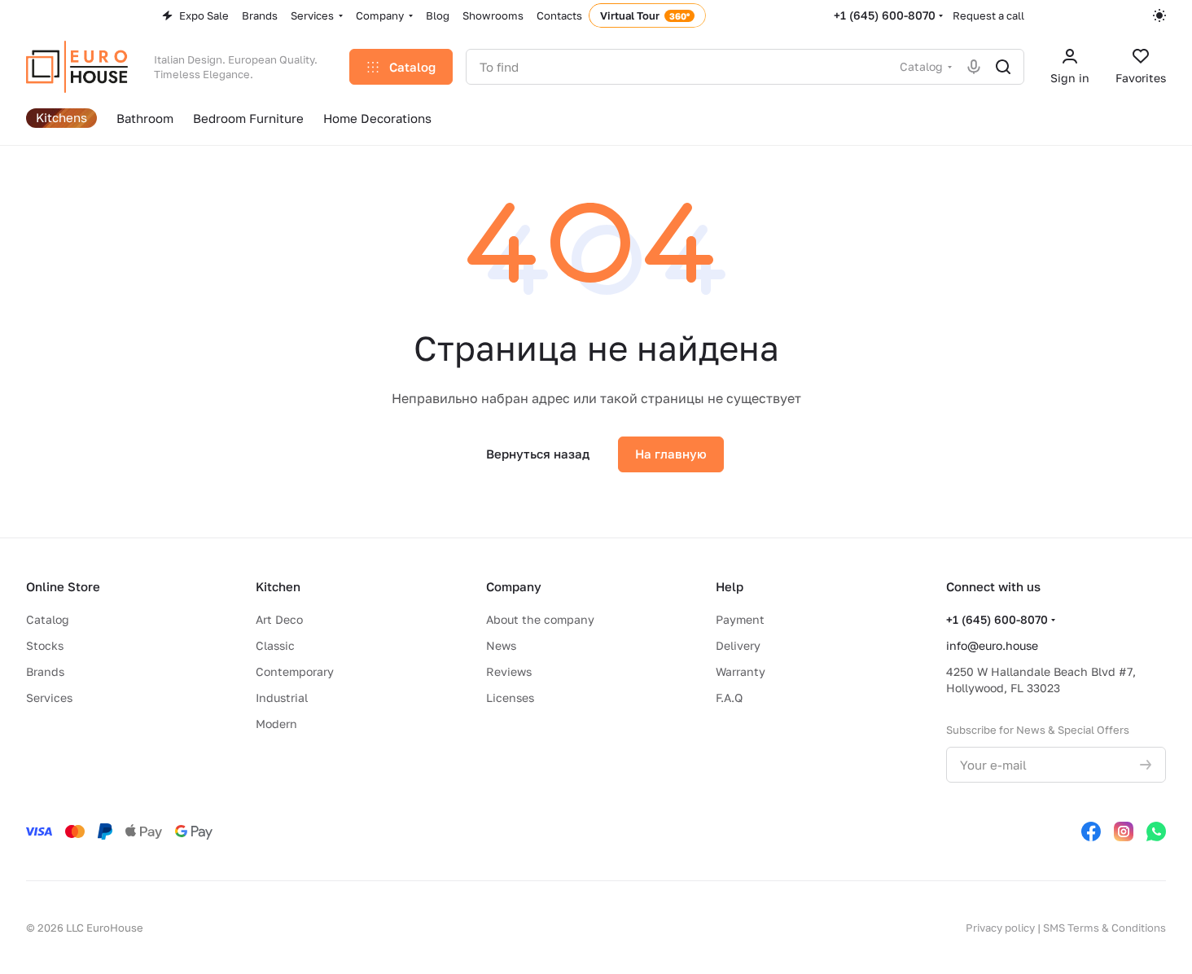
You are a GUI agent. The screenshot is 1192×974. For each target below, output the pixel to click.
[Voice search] (974, 67)
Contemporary (295, 671)
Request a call (988, 15)
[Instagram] (1123, 831)
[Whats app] (1156, 831)
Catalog (47, 619)
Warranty (740, 671)
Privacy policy (1000, 927)
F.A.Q (729, 697)
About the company (540, 619)
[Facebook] (1091, 831)
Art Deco (279, 619)
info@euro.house (992, 645)
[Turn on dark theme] (1159, 15)
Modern (276, 723)
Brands (45, 671)
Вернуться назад (537, 453)
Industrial (282, 697)
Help (729, 586)
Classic (275, 645)
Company (513, 586)
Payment (740, 619)
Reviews (509, 671)
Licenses (510, 697)
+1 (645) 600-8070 (885, 15)
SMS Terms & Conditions (1104, 927)
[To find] (1003, 67)
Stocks (45, 645)
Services (49, 697)
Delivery (738, 645)
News (501, 645)
